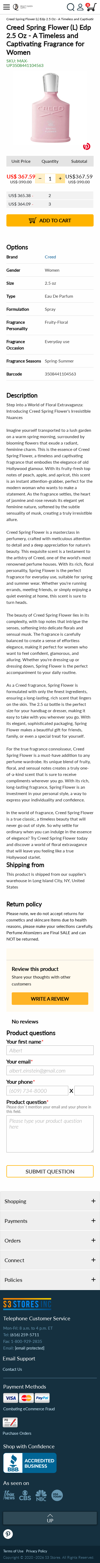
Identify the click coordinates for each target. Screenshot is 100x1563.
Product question (26, 1102)
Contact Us (12, 1369)
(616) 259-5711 (24, 1334)
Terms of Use (13, 1551)
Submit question (50, 1171)
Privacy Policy (36, 1551)
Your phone (19, 1081)
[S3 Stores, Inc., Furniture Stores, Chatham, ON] (30, 1463)
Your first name (23, 1041)
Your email (18, 1061)
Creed (50, 256)
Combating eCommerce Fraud (29, 1408)
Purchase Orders (17, 1433)
